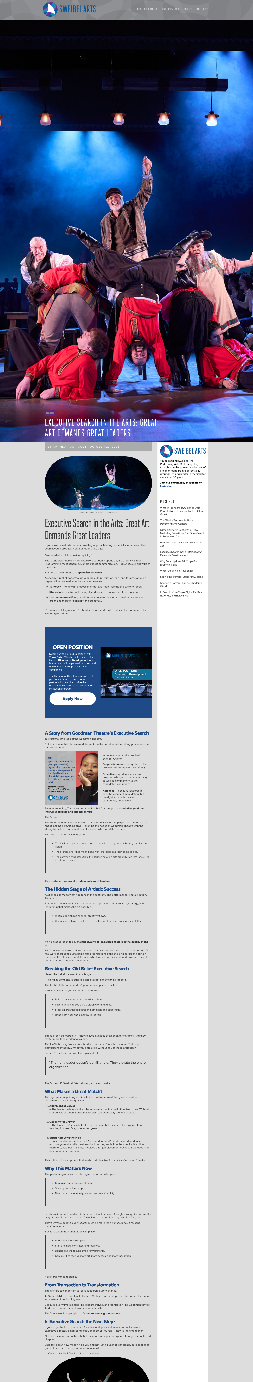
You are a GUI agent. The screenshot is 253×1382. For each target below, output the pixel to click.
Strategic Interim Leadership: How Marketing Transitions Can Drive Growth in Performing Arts (182, 533)
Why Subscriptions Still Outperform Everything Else (179, 563)
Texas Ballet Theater (61, 657)
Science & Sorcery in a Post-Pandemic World (181, 584)
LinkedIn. (166, 486)
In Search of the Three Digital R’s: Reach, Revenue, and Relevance (182, 594)
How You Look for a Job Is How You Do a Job (182, 544)
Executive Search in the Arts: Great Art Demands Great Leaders (181, 553)
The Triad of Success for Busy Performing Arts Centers (176, 522)
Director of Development (73, 660)
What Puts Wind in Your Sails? (176, 571)
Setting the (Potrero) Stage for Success (181, 577)
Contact (53, 1353)
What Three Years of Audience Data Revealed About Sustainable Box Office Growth (182, 511)
